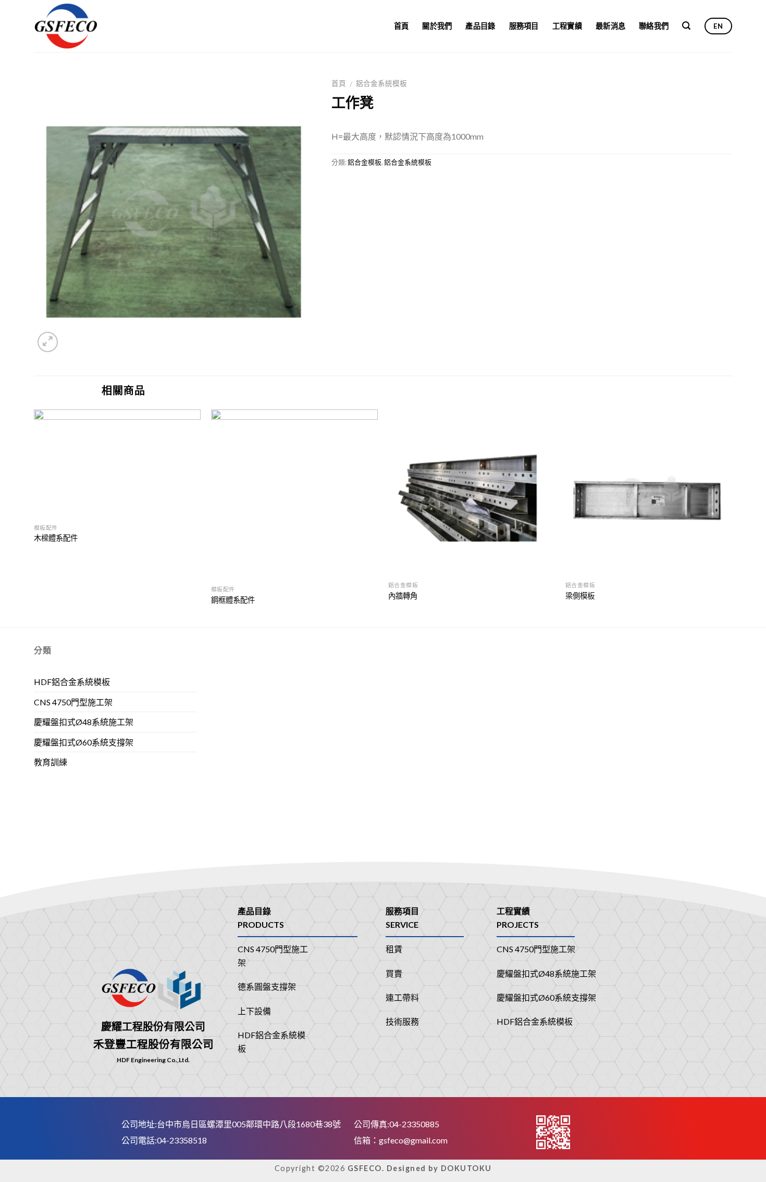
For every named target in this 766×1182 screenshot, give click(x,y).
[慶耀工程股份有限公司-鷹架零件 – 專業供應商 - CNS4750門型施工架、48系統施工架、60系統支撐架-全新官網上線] (82, 26)
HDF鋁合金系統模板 (72, 682)
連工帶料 (402, 997)
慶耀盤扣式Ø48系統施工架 (83, 722)
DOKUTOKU (466, 1168)
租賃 (394, 949)
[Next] (731, 517)
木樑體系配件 (56, 537)
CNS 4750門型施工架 (73, 702)
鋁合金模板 (364, 162)
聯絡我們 (654, 25)
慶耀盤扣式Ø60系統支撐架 (83, 742)
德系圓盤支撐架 (267, 986)
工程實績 (567, 25)
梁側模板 (580, 595)
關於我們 (437, 25)
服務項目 (524, 25)
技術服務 (402, 1021)
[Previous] (34, 517)
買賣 (394, 973)
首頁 (401, 25)
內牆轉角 (402, 595)
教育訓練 (50, 762)
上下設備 (254, 1011)
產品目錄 (480, 25)
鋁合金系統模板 (381, 83)
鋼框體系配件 (233, 599)
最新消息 (610, 25)
